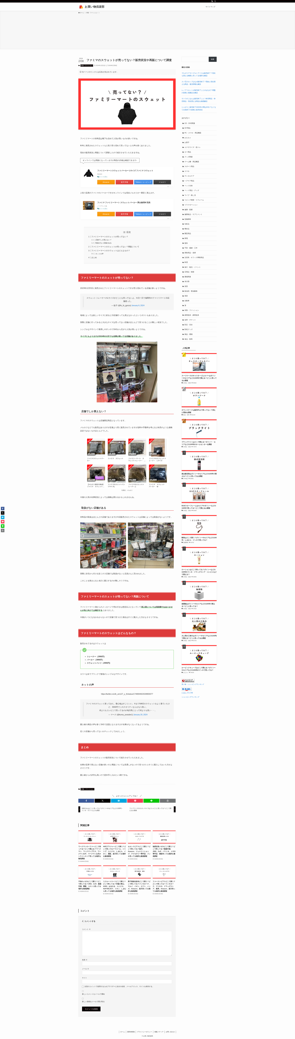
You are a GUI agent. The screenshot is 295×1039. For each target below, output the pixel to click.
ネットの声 (99, 254)
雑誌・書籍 (188, 334)
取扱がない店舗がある (103, 243)
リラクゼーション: (191, 205)
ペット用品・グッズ (191, 190)
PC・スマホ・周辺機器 (192, 133)
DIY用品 (187, 128)
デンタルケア (189, 176)
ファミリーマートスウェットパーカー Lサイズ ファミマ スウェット (125, 171)
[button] (86, 801)
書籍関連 (187, 277)
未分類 (186, 281)
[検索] (215, 1)
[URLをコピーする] (168, 801)
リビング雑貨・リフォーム (194, 200)
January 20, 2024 (140, 715)
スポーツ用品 (189, 166)
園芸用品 (187, 233)
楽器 (186, 286)
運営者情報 (131, 1032)
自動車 (186, 301)
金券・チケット (190, 320)
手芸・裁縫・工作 (190, 248)
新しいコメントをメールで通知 (93, 994)
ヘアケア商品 (189, 181)
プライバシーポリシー (144, 1032)
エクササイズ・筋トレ (192, 147)
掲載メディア (158, 1032)
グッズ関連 (188, 157)
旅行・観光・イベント (192, 267)
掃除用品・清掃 (190, 253)
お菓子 (186, 142)
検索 (212, 59)
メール (85, 969)
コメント (86, 929)
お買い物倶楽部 (94, 6)
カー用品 (187, 152)
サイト (84, 978)
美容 (186, 296)
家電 (186, 238)
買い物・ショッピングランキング (193, 684)
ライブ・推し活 (190, 195)
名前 (84, 960)
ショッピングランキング (190, 697)
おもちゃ (187, 138)
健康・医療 (188, 210)
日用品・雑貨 (189, 272)
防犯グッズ (188, 329)
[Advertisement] (147, 31)
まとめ (94, 257)
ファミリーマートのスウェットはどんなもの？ (110, 251)
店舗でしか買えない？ (103, 240)
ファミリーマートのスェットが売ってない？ (109, 237)
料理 (186, 262)
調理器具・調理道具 (191, 315)
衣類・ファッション (86, 65)
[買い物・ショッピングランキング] (188, 682)
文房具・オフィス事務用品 (194, 257)
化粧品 (186, 224)
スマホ (186, 171)
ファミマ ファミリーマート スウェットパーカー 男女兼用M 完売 (123, 202)
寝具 (186, 243)
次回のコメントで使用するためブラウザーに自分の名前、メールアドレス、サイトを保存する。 (119, 986)
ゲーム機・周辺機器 (191, 162)
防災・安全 (188, 325)
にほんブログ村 (187, 693)
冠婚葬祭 (187, 219)
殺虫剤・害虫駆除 (190, 291)
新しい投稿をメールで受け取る (93, 1001)
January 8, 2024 (138, 305)
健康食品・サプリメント (193, 214)
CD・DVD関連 (189, 123)
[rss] (212, 1)
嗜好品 (186, 229)
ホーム (122, 1032)
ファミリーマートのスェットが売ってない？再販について (115, 247)
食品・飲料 (188, 339)
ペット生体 (188, 186)
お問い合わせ (170, 1032)
